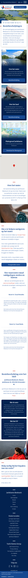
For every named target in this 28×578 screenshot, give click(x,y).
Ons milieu (14, 555)
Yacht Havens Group (14, 546)
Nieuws (14, 502)
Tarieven (14, 500)
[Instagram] (14, 566)
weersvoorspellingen (9, 283)
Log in (21, 2)
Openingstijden (14, 497)
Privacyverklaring (14, 549)
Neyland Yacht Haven (14, 530)
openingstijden (6, 476)
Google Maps (21, 235)
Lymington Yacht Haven (14, 519)
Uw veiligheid (14, 553)
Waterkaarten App (7, 248)
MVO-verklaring (14, 506)
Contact (14, 509)
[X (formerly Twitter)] (12, 566)
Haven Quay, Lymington (14, 521)
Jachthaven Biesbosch (14, 536)
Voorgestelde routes (14, 264)
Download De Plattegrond (14, 150)
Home (14, 495)
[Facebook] (9, 566)
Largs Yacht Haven (14, 523)
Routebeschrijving (14, 80)
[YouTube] (17, 566)
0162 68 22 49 (14, 570)
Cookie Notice (11, 576)
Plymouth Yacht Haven (14, 532)
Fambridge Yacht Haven (14, 528)
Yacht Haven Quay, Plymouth (14, 534)
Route (14, 504)
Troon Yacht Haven (14, 525)
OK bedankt (3, 576)
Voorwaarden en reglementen (14, 551)
